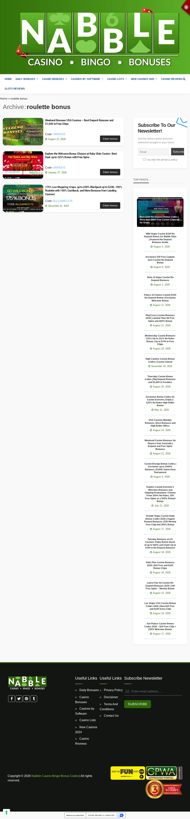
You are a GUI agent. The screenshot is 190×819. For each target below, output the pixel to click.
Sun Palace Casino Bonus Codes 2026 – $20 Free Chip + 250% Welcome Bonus (160, 626)
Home (8, 79)
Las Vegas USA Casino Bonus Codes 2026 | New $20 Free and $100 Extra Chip (160, 606)
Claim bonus (110, 138)
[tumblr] (33, 698)
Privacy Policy (113, 690)
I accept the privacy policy (162, 159)
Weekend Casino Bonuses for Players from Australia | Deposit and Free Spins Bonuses (160, 444)
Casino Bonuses (82, 700)
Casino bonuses (53, 79)
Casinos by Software (85, 79)
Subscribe (137, 704)
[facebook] (11, 698)
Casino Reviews (171, 79)
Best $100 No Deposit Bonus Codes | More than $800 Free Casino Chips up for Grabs (159, 220)
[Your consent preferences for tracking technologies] (6, 812)
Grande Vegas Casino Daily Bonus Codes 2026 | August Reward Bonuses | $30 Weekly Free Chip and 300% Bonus (160, 520)
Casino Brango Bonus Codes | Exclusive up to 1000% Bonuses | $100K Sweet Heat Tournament (160, 468)
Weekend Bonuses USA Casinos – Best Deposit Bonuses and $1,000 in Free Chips (79, 122)
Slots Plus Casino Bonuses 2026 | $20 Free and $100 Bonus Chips (160, 565)
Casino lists (115, 79)
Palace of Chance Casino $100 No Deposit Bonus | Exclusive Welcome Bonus (160, 298)
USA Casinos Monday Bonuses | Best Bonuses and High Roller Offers (160, 423)
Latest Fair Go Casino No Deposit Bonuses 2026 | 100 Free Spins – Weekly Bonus (160, 586)
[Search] (184, 79)
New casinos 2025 (142, 79)
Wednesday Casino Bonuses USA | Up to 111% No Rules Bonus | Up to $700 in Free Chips (160, 340)
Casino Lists (87, 720)
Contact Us (111, 715)
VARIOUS (59, 134)
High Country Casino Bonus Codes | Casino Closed (160, 360)
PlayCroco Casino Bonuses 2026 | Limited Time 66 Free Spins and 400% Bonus (160, 318)
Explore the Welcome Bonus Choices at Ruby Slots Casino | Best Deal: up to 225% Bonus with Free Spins (81, 155)
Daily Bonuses (89, 690)
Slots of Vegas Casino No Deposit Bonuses (160, 278)
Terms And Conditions (109, 707)
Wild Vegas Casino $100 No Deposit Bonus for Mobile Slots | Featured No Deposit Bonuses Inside (160, 238)
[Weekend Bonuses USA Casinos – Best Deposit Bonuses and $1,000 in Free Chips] (23, 132)
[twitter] (19, 698)
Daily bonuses (25, 79)
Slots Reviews (15, 88)
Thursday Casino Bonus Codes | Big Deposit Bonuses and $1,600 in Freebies (160, 379)
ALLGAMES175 (62, 200)
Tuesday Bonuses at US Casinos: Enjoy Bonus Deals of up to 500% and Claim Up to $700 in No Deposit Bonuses (160, 543)
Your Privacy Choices (101, 815)
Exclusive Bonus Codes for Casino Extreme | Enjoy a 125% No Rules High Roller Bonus (160, 401)
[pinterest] (26, 698)
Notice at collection (75, 815)
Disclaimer (110, 697)
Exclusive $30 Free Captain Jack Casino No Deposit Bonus (160, 260)
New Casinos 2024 (86, 730)
